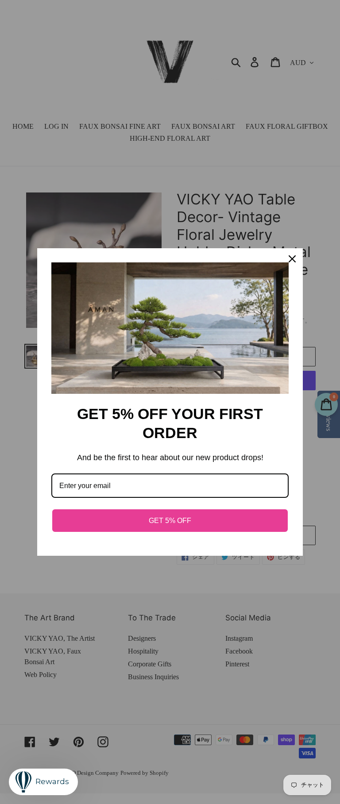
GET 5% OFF (170, 520)
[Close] (292, 258)
